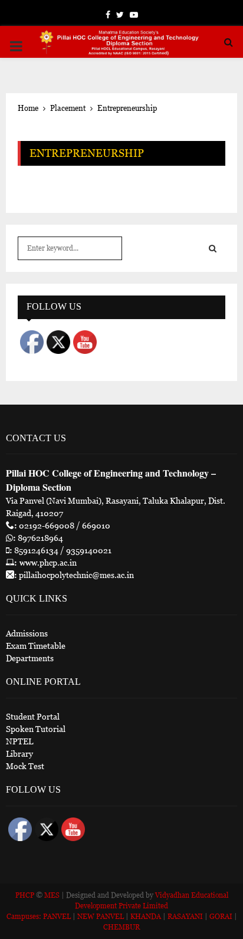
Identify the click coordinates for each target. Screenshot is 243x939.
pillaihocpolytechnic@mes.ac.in (75, 575)
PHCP (24, 895)
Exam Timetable (35, 646)
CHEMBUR (121, 926)
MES (52, 895)
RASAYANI (185, 916)
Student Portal (33, 716)
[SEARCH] (212, 248)
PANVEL (57, 916)
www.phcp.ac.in (48, 562)
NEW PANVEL (100, 916)
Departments (30, 658)
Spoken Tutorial (35, 729)
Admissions (27, 633)
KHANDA (145, 916)
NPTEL (19, 741)
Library (19, 753)
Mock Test (25, 766)
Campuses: (23, 916)
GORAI (220, 916)
